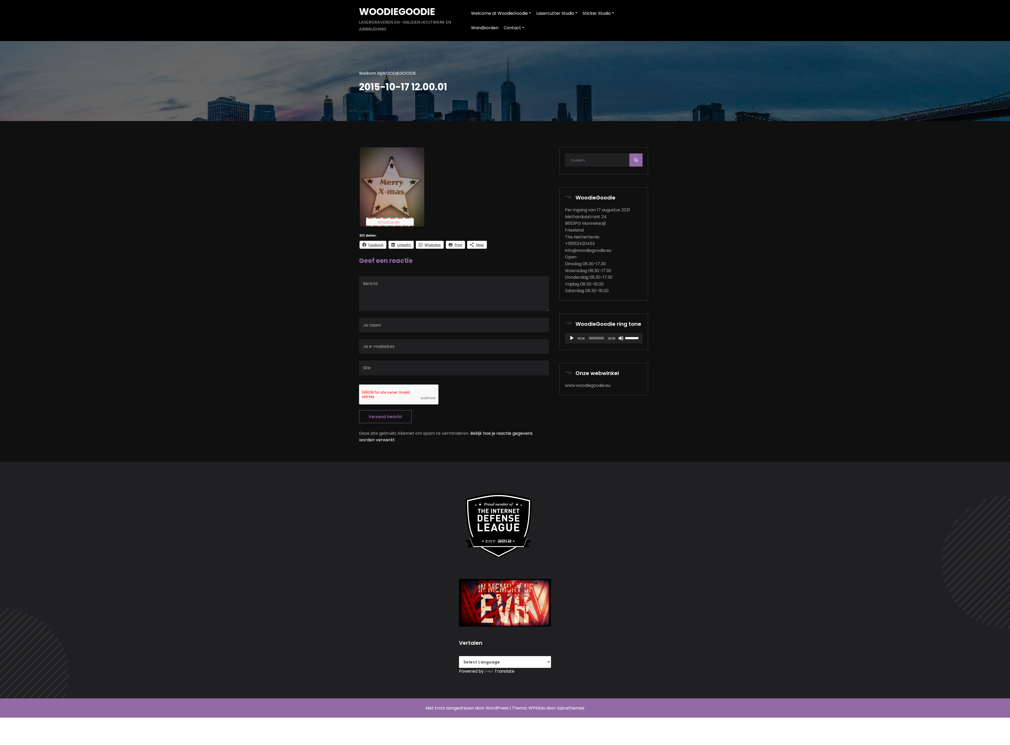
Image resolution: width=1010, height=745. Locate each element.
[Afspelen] (571, 338)
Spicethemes (570, 708)
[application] (603, 338)
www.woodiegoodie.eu (587, 385)
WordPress (497, 708)
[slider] (632, 337)
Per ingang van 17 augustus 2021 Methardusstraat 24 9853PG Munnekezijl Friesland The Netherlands (597, 223)
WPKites (537, 708)
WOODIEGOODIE (397, 11)
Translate (504, 671)
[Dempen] (621, 338)
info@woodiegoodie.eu (588, 250)
